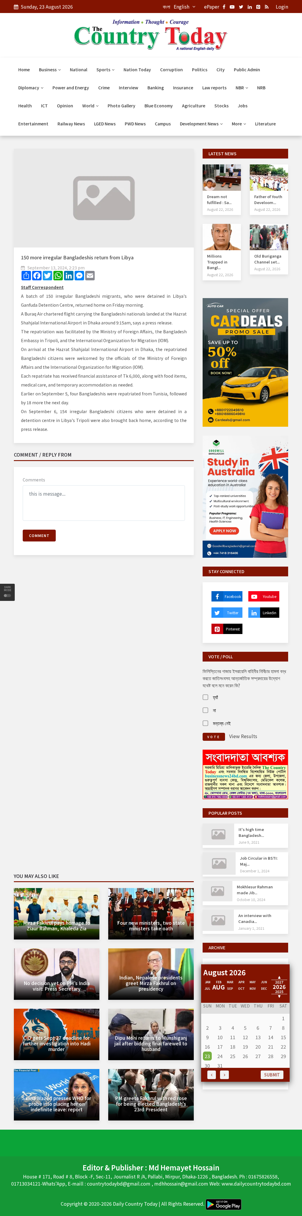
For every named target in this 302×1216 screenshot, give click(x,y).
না (214, 710)
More (237, 124)
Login (282, 6)
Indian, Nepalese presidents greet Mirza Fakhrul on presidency (151, 983)
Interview (128, 87)
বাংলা (166, 6)
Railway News (71, 124)
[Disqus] (104, 645)
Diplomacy (29, 87)
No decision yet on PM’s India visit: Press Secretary (57, 985)
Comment (39, 535)
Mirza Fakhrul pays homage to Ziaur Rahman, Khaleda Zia (56, 925)
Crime (104, 87)
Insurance (183, 87)
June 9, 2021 (249, 842)
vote (213, 737)
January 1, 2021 (251, 928)
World (88, 106)
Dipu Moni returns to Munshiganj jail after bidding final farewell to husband (150, 1043)
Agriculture (193, 106)
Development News (199, 124)
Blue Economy (159, 106)
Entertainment (33, 124)
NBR (240, 87)
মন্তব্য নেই (222, 723)
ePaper (211, 6)
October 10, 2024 (251, 899)
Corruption (171, 69)
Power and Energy (70, 87)
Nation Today (137, 69)
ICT (44, 106)
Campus (163, 124)
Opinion (65, 106)
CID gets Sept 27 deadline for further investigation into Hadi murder (57, 1043)
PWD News (135, 124)
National (78, 69)
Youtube (269, 596)
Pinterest (233, 628)
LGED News (105, 124)
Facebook (233, 596)
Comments (34, 480)
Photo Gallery (121, 106)
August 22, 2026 (220, 209)
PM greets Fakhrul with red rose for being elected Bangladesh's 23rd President (151, 1103)
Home (24, 69)
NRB (261, 87)
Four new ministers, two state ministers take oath (151, 925)
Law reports (214, 87)
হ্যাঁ (215, 697)
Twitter (232, 612)
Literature (265, 124)
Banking (155, 87)
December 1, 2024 (255, 870)
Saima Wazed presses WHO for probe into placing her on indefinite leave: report (56, 1103)
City (220, 69)
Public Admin (247, 69)
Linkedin (269, 612)
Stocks (221, 106)
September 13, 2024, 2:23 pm (56, 268)
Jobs (242, 106)
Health (25, 106)
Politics (199, 69)
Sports (103, 69)
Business (48, 69)
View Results (243, 736)
